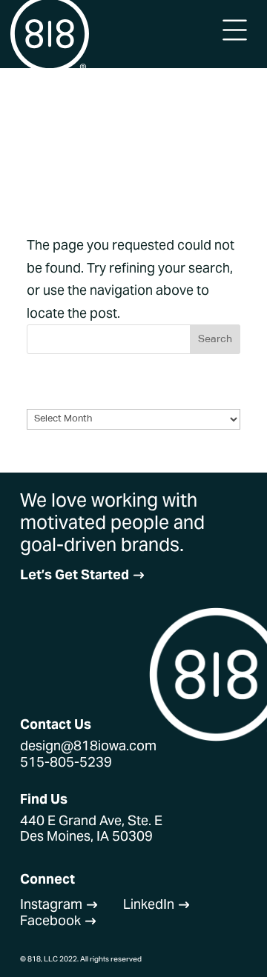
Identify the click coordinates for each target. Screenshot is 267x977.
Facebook (58, 920)
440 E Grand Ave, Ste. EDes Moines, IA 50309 (91, 828)
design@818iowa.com (88, 745)
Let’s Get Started (82, 574)
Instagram (59, 904)
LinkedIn (157, 904)
